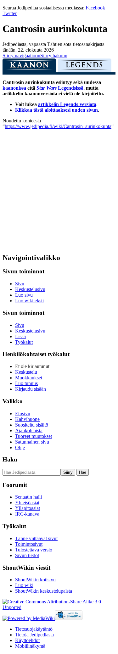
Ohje (20, 447)
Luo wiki (24, 585)
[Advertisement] (59, 188)
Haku (10, 459)
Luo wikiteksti (29, 300)
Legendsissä (60, 88)
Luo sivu (24, 295)
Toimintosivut (28, 544)
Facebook (95, 7)
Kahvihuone (27, 419)
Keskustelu (26, 372)
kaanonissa (14, 88)
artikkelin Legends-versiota (67, 104)
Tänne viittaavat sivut (36, 538)
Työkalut (24, 342)
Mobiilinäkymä (30, 646)
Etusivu (22, 413)
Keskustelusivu (30, 289)
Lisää (20, 336)
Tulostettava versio (33, 549)
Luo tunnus (26, 383)
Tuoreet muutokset (33, 436)
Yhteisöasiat (27, 502)
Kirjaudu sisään (30, 389)
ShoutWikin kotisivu (35, 579)
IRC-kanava (27, 514)
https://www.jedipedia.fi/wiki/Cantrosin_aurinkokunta (58, 126)
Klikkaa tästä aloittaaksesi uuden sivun (56, 110)
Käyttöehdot (27, 640)
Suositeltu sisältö (31, 425)
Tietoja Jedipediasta (34, 634)
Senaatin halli (28, 497)
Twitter (10, 13)
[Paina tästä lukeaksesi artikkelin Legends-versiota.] (84, 67)
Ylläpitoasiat (27, 508)
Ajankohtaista (28, 430)
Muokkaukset (28, 377)
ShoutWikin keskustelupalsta (43, 591)
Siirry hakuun (53, 55)
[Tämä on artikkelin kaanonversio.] (29, 67)
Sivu (19, 283)
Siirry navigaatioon (21, 55)
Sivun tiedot (27, 555)
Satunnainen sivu (32, 441)
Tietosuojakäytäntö (34, 629)
